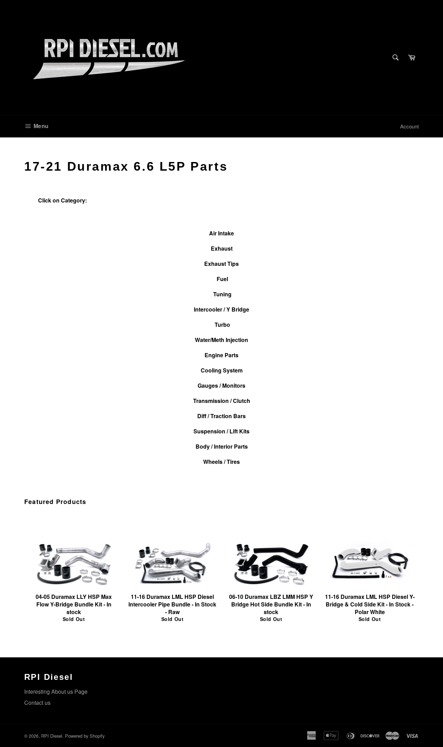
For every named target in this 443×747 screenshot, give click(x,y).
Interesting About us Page (56, 691)
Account (409, 126)
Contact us (37, 702)
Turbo (222, 324)
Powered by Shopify (85, 735)
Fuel (222, 279)
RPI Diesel (51, 735)
